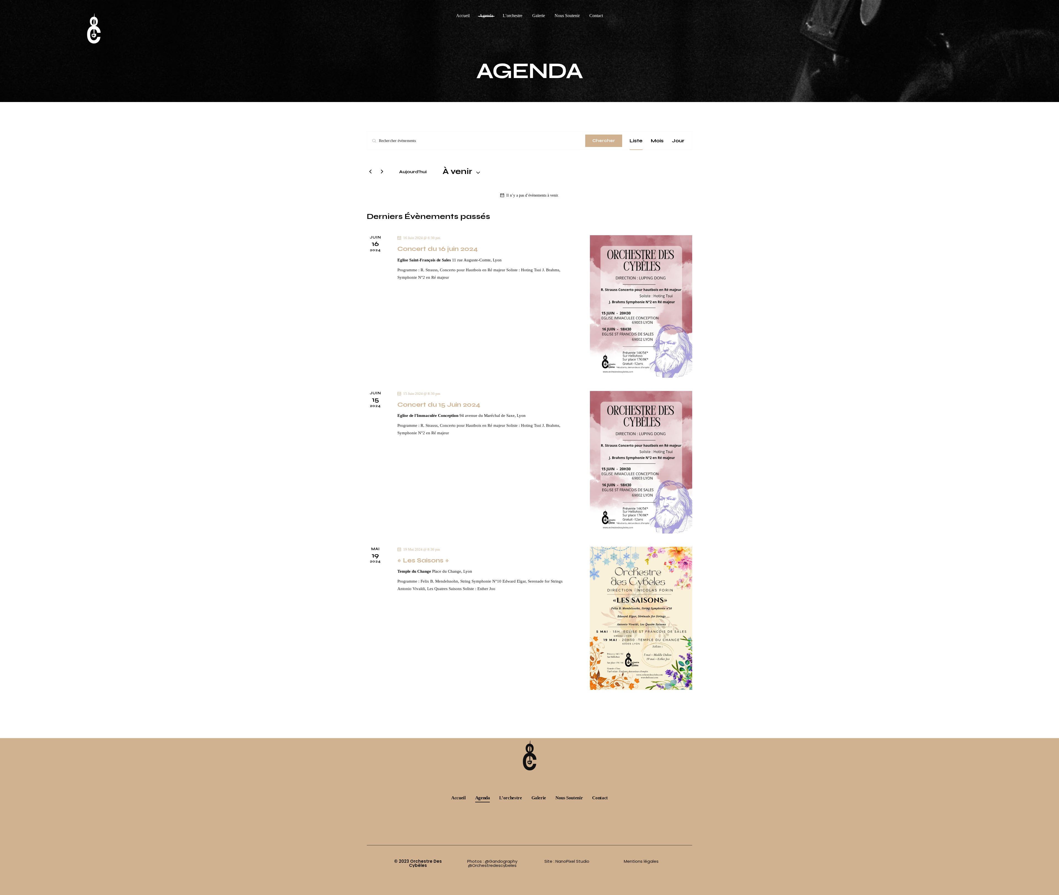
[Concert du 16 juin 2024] (641, 306)
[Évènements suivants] (382, 171)
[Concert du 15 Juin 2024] (641, 462)
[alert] (529, 195)
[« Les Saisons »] (641, 618)
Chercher (603, 140)
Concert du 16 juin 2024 (437, 249)
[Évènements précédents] (370, 171)
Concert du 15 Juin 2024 (438, 404)
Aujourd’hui (413, 171)
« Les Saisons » (423, 560)
